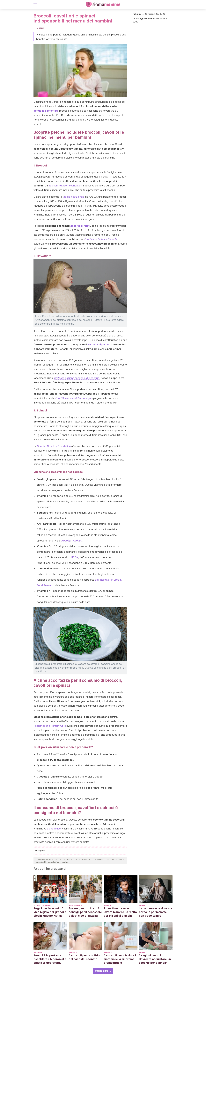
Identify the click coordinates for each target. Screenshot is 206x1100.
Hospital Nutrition (71, 540)
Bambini (107, 905)
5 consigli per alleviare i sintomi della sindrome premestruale (120, 959)
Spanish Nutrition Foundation (65, 185)
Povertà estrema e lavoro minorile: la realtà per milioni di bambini (120, 912)
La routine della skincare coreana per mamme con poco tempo (155, 912)
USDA (74, 557)
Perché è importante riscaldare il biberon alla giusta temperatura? (49, 959)
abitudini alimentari (45, 110)
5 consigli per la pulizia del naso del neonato (84, 957)
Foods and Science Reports (100, 239)
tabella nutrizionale (73, 196)
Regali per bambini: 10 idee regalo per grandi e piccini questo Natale (49, 912)
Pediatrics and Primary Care (49, 725)
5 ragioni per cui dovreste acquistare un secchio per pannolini (155, 959)
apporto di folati (80, 225)
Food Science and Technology (73, 398)
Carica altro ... (103, 970)
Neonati (143, 905)
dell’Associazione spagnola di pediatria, (77, 378)
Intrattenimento (42, 905)
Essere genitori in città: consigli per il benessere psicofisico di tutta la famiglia (85, 912)
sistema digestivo (99, 344)
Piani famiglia (76, 905)
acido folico (54, 828)
